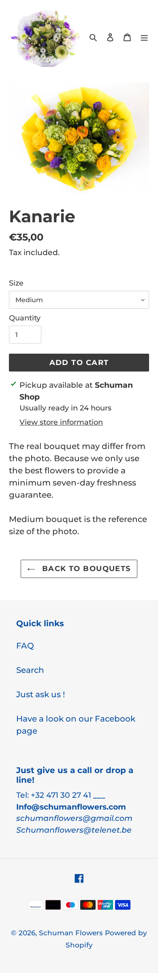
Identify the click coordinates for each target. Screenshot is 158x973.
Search (30, 670)
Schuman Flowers (72, 933)
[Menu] (144, 36)
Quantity (25, 318)
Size (16, 283)
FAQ (25, 646)
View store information (61, 422)
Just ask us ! (40, 694)
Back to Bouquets (84, 568)
